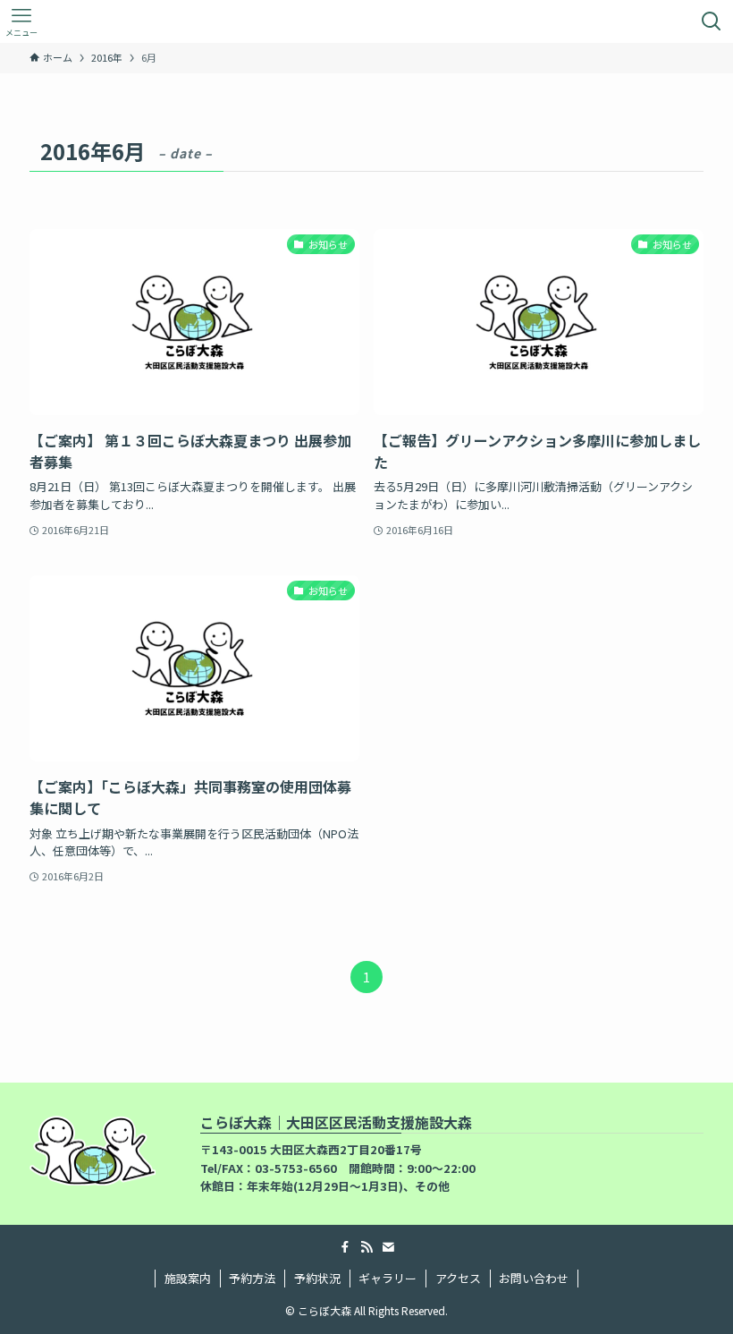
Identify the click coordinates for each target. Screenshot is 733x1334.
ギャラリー (387, 1278)
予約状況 (317, 1278)
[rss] (366, 1247)
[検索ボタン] (711, 21)
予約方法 (252, 1278)
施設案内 (187, 1278)
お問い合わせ (534, 1278)
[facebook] (345, 1247)
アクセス (458, 1278)
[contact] (388, 1247)
